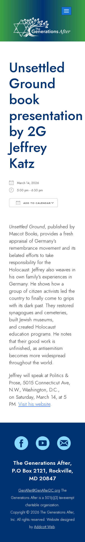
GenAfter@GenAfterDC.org (39, 490)
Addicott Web (44, 526)
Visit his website (34, 404)
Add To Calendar (36, 203)
